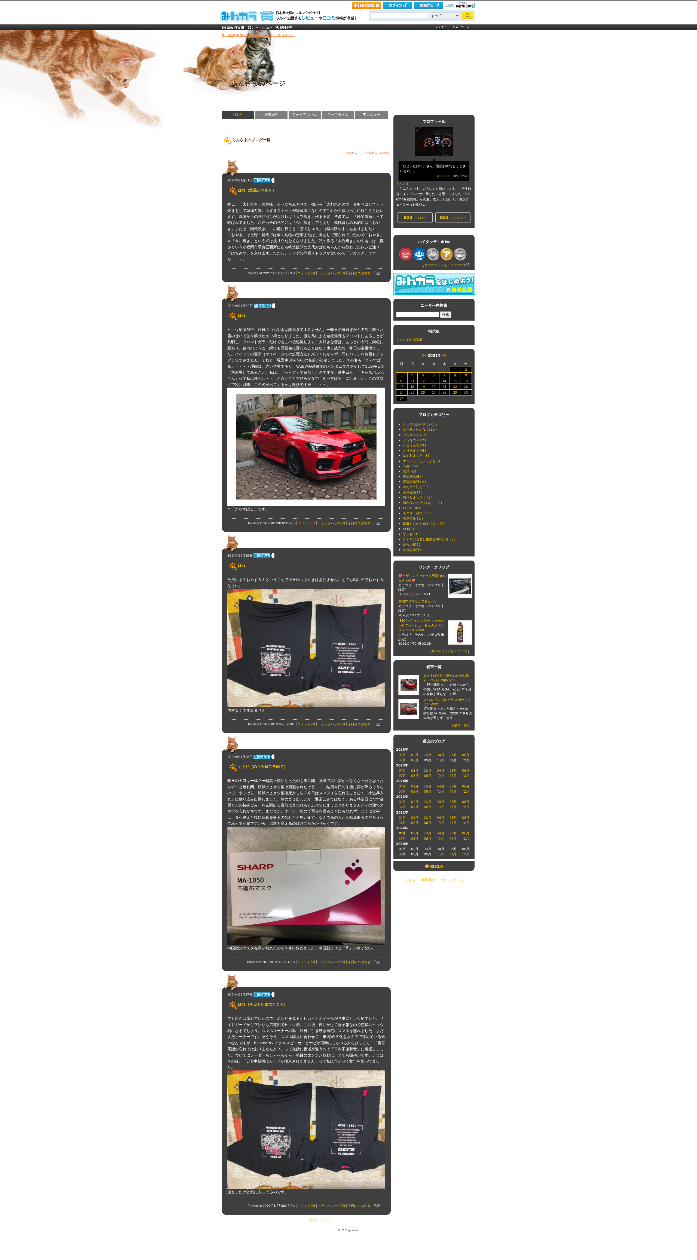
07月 (402, 760)
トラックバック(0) (331, 273)
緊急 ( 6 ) (409, 471)
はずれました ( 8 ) (416, 456)
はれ (242, 315)
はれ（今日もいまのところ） (263, 1004)
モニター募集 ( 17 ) (417, 513)
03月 (427, 755)
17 (401, 387)
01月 (402, 755)
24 (402, 392)
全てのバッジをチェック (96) (445, 265)
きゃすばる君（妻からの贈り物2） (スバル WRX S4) (446, 678)
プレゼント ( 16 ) (415, 435)
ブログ (259, 35)
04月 (440, 755)
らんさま (402, 183)
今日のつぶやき (359, 273)
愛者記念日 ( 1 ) (414, 476)
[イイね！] (262, 180)
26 (423, 392)
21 (444, 387)
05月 (453, 755)
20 (434, 387)
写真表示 (385, 153)
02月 (414, 755)
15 (455, 381)
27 (434, 392)
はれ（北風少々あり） (257, 190)
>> (444, 355)
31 (401, 398)
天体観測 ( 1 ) (412, 492)
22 (455, 387)
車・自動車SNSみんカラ (237, 35)
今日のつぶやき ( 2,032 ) (421, 424)
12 (423, 381)
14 (444, 381)
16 (466, 381)
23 (466, 387)
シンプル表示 (369, 153)
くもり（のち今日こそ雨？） (263, 766)
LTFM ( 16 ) (411, 508)
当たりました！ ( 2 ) (417, 497)
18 (412, 387)
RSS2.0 (436, 866)
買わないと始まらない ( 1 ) (422, 503)
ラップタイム (337, 114)
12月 (465, 776)
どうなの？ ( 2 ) (414, 440)
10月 (440, 776)
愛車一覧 (460, 725)
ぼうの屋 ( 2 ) (413, 545)
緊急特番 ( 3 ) (413, 518)
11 (412, 381)
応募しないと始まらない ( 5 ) (424, 524)
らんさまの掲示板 (409, 339)
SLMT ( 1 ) (410, 529)
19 (423, 387)
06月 (465, 755)
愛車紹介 (271, 114)
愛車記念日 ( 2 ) (414, 482)
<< (424, 355)
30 (466, 392)
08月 (414, 760)
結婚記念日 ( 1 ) (414, 550)
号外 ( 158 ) (411, 466)
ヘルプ (449, 5)
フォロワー (453, 217)
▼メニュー (371, 114)
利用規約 (428, 880)
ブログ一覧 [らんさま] (281, 35)
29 (455, 392)
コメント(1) (306, 523)
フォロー (415, 217)
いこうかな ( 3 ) (414, 445)
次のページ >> (319, 1220)
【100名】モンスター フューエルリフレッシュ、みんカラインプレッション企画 (421, 625)
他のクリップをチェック (449, 651)
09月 (427, 776)
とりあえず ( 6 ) (414, 450)
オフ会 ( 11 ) (412, 534)
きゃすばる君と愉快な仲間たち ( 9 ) (429, 539)
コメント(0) (306, 273)
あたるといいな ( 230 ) (420, 429)
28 (444, 392)
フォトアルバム (304, 114)
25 (412, 392)
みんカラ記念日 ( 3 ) (418, 487)
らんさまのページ (258, 83)
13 (434, 381)
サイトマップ (452, 880)
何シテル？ (443, 176)
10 (401, 381)
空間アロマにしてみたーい (418, 601)
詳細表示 (351, 153)
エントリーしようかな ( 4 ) (422, 461)
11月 (453, 776)
